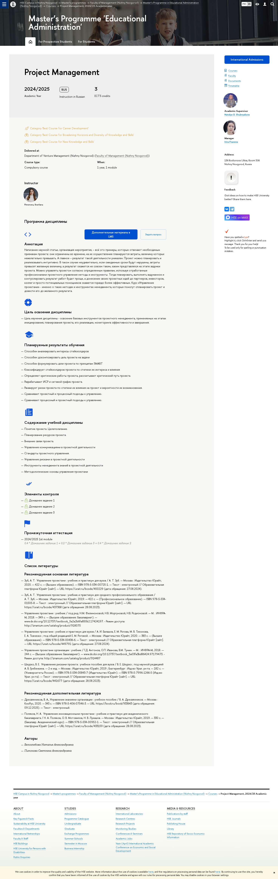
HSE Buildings (20, 843)
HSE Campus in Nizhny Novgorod (31, 793)
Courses (232, 70)
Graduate (69, 828)
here (151, 871)
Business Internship (74, 848)
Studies (70, 808)
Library (170, 828)
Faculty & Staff (20, 838)
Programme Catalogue (76, 818)
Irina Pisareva (231, 141)
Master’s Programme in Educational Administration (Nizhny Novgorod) (167, 793)
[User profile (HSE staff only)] (265, 4)
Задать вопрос (153, 234)
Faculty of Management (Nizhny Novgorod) (122, 155)
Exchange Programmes (76, 833)
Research (123, 808)
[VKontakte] (226, 209)
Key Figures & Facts (23, 818)
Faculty (232, 75)
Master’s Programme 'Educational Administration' (87, 22)
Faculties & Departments (26, 828)
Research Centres (125, 818)
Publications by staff (177, 813)
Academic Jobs (124, 838)
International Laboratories (129, 813)
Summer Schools (73, 838)
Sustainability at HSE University (29, 823)
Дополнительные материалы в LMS (111, 234)
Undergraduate (72, 823)
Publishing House (176, 823)
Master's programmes (64, 793)
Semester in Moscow (75, 843)
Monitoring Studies (126, 828)
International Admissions (247, 60)
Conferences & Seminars (129, 833)
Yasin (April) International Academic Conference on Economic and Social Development (135, 847)
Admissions (70, 813)
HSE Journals (173, 818)
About (18, 808)
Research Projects (125, 823)
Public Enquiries (21, 857)
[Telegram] (232, 209)
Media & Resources (181, 808)
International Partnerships (26, 833)
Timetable (233, 85)
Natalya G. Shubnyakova (237, 114)
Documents (234, 81)
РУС (244, 4)
